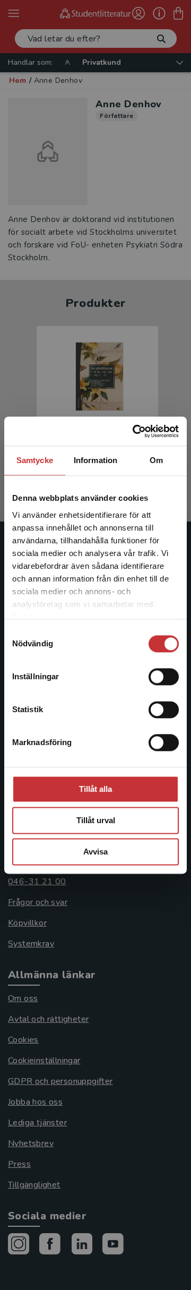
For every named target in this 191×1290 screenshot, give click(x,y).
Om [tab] (156, 460)
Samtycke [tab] (34, 460)
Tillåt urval (95, 820)
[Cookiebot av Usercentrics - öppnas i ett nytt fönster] (135, 431)
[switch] (164, 676)
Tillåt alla (95, 788)
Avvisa (95, 851)
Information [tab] (95, 460)
